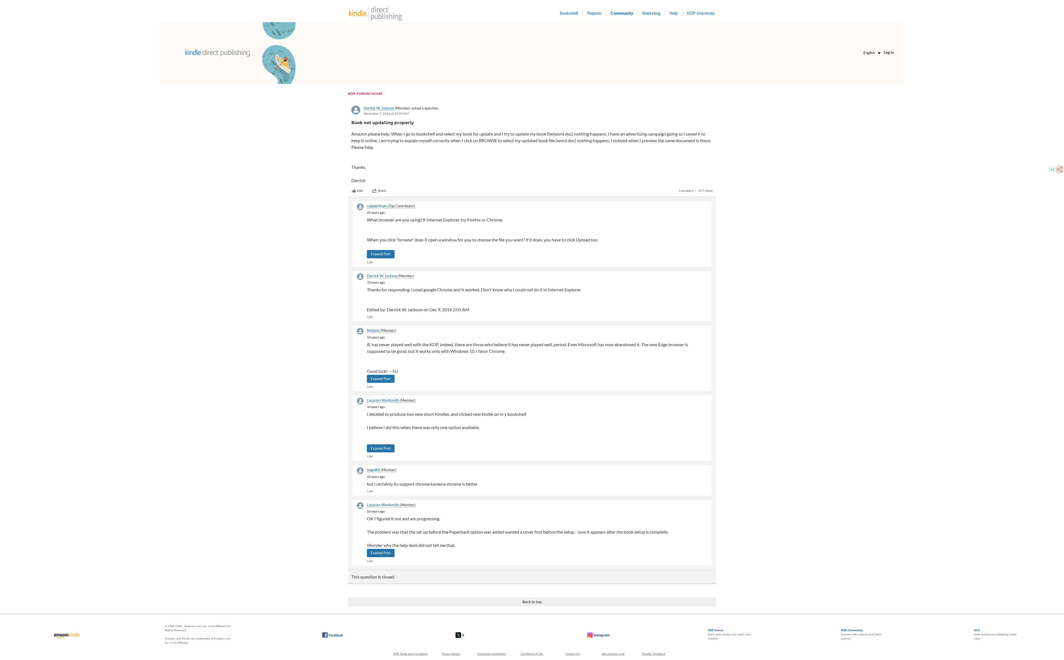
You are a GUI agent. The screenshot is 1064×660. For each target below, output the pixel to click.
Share (382, 190)
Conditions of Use (532, 653)
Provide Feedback (653, 653)
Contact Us (573, 653)
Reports (594, 13)
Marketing (651, 13)
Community (622, 13)
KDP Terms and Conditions (410, 653)
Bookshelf (569, 13)
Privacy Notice (451, 653)
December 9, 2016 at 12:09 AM (386, 113)
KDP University (701, 13)
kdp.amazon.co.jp (613, 653)
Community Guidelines (491, 653)
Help (673, 13)
